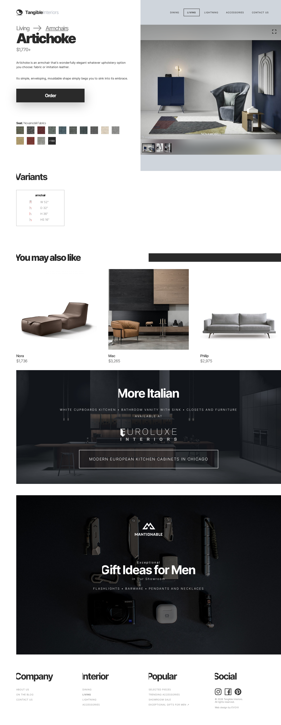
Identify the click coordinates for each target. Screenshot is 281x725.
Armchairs (57, 28)
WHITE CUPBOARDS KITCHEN (88, 409)
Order (50, 95)
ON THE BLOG (24, 694)
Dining (174, 12)
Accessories (235, 12)
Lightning (211, 12)
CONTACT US (260, 12)
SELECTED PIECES (160, 689)
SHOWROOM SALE (160, 699)
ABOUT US (22, 689)
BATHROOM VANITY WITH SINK (151, 409)
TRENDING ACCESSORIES (164, 694)
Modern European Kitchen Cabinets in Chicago (148, 459)
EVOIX (235, 707)
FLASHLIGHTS (106, 588)
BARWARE (134, 588)
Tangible (42, 12)
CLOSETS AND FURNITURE (212, 409)
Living (191, 12)
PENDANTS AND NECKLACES (176, 588)
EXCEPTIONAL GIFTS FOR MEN (169, 704)
